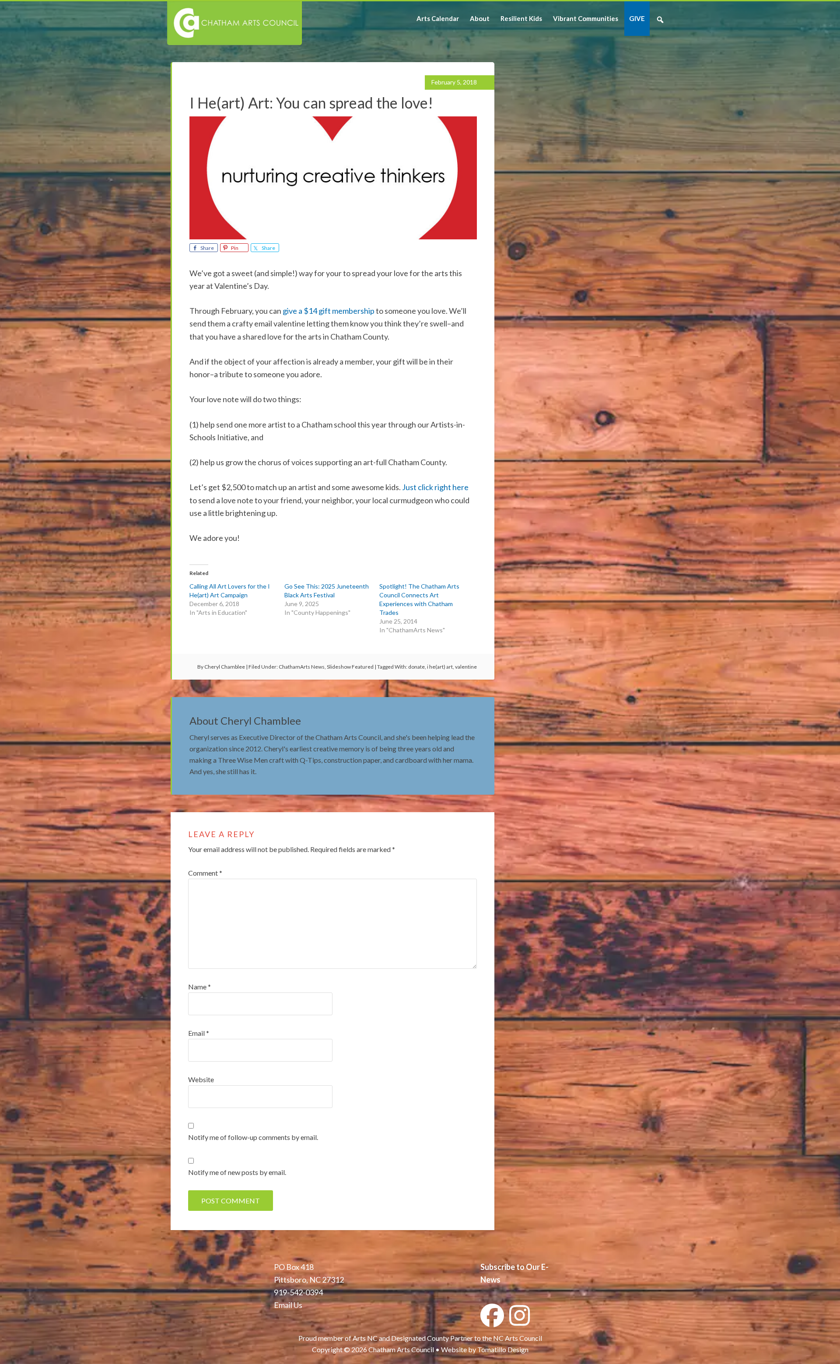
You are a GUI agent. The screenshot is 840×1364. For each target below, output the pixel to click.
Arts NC (365, 1338)
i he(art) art (440, 666)
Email (198, 1033)
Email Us (288, 1305)
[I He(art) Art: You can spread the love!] (333, 236)
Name (199, 986)
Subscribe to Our (510, 1267)
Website (201, 1079)
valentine (466, 666)
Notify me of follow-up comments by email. (253, 1137)
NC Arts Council (517, 1338)
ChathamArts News (302, 666)
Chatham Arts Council (234, 23)
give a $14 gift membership (328, 311)
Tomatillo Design (502, 1349)
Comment (205, 873)
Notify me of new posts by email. (237, 1172)
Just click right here (435, 487)
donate (416, 666)
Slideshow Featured (350, 666)
